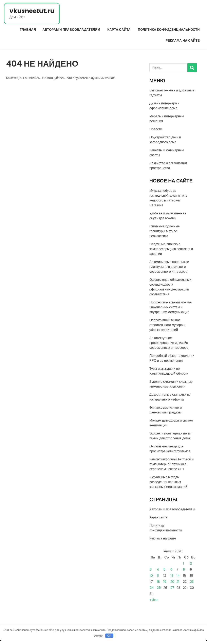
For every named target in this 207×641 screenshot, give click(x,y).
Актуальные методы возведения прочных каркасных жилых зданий (168, 482)
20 (172, 581)
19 (164, 581)
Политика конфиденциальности (169, 29)
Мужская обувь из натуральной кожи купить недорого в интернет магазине (168, 198)
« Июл (153, 600)
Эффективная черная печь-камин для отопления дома (170, 436)
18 (158, 581)
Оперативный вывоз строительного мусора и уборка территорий (167, 325)
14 (178, 575)
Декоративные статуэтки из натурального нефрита (169, 397)
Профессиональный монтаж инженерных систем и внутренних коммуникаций (170, 307)
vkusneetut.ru (32, 10)
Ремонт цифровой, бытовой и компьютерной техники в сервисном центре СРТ (171, 464)
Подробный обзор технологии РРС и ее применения (171, 358)
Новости (155, 129)
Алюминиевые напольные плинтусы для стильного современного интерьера (169, 267)
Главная (28, 29)
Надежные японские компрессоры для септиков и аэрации (171, 249)
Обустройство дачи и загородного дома (165, 139)
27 (172, 587)
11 (158, 575)
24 (152, 587)
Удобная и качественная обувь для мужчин (167, 215)
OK (109, 635)
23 (192, 581)
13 (171, 575)
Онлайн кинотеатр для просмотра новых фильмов (169, 448)
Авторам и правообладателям (71, 29)
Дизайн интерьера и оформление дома (164, 105)
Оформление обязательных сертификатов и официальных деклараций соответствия (170, 287)
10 (151, 575)
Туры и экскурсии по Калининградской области (168, 371)
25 (159, 587)
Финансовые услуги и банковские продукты (165, 410)
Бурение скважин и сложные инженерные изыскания (171, 384)
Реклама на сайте (183, 40)
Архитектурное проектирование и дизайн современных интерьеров (168, 343)
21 (177, 581)
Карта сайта (119, 29)
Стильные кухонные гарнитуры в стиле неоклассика (164, 231)
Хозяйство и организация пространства (168, 165)
